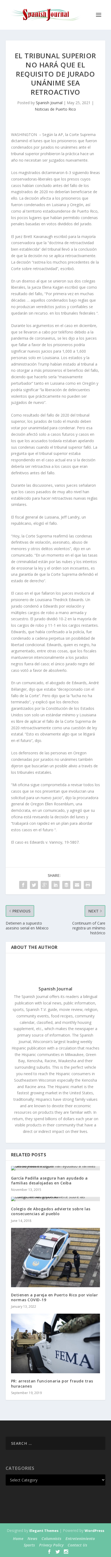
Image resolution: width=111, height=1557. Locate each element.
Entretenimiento (80, 1538)
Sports (29, 1545)
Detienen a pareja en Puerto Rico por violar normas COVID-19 (54, 1297)
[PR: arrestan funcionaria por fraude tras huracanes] (55, 1343)
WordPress (94, 1530)
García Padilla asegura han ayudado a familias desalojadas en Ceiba (49, 1180)
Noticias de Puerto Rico (55, 109)
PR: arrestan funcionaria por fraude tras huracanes (52, 1383)
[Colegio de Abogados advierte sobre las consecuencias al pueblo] (55, 1199)
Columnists (51, 1538)
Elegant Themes (43, 1530)
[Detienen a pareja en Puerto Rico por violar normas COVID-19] (55, 1257)
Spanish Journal (49, 102)
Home (18, 1538)
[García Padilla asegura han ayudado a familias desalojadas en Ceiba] (55, 1168)
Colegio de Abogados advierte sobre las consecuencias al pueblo (51, 1211)
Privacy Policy (51, 1545)
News (32, 1538)
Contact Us (77, 1545)
